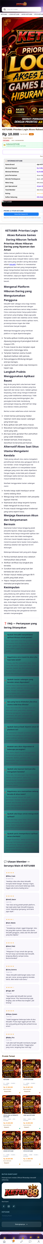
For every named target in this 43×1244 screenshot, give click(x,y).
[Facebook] (4, 1206)
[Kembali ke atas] (38, 1233)
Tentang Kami (7, 1216)
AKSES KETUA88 (26, 14)
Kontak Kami (6, 1219)
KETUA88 (4, 14)
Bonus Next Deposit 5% (21, 214)
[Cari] (4, 9)
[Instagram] (9, 1206)
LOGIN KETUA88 (14, 14)
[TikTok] (14, 1206)
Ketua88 (12, 264)
